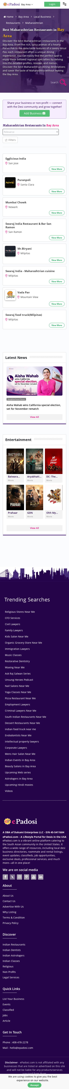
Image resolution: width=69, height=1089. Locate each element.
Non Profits (9, 972)
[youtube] (33, 877)
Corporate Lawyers (16, 747)
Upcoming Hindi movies (19, 784)
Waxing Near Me (15, 667)
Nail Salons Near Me (17, 686)
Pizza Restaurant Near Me (20, 698)
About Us (8, 895)
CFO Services (12, 618)
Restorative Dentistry (17, 661)
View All (34, 417)
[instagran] (19, 877)
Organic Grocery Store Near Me (23, 642)
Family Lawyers (14, 630)
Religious (8, 966)
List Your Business (13, 999)
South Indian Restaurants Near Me (25, 716)
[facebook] (5, 877)
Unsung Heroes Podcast (19, 679)
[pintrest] (26, 877)
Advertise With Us (13, 906)
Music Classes (13, 655)
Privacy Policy (10, 923)
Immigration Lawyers (17, 649)
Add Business (33, 113)
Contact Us (9, 901)
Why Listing (9, 912)
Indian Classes (11, 961)
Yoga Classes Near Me (18, 692)
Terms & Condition (14, 917)
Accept (34, 1085)
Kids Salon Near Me (16, 636)
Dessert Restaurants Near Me (22, 723)
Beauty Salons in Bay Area (20, 766)
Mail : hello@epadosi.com (18, 1047)
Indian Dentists (12, 950)
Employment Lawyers (17, 704)
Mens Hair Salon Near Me (20, 754)
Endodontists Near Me (18, 735)
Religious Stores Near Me (20, 611)
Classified (8, 1010)
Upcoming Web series (18, 772)
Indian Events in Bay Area (20, 760)
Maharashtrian (34, 23)
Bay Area (25, 4)
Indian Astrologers (13, 955)
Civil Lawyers (12, 624)
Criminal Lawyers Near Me (20, 710)
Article (6, 1020)
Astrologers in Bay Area (19, 778)
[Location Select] (32, 4)
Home (9, 16)
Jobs (5, 1015)
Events (6, 1004)
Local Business (42, 16)
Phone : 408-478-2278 (15, 1042)
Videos (9, 791)
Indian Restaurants (14, 944)
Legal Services (11, 977)
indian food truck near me (20, 729)
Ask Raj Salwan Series (18, 673)
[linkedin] (40, 877)
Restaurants (13, 23)
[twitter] (12, 877)
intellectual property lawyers (22, 741)
